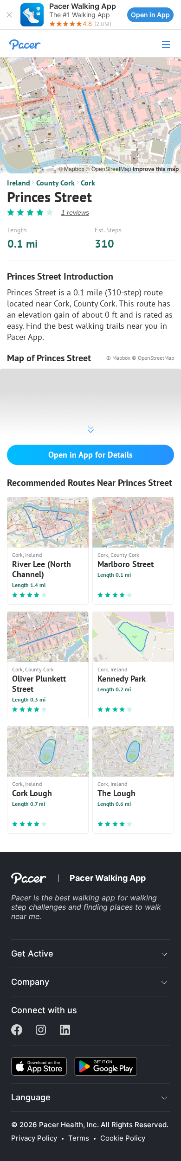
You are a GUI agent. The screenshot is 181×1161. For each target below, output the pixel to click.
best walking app (86, 897)
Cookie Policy (122, 1138)
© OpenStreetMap (109, 168)
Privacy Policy (34, 1138)
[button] (9, 14)
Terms (78, 1138)
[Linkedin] (65, 1030)
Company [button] (30, 982)
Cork (88, 182)
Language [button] (31, 1097)
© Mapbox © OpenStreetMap (140, 357)
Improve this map (156, 169)
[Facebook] (16, 1030)
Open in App (150, 15)
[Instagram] (40, 1030)
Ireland (18, 182)
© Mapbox (72, 168)
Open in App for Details (90, 454)
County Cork (55, 182)
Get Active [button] (32, 953)
